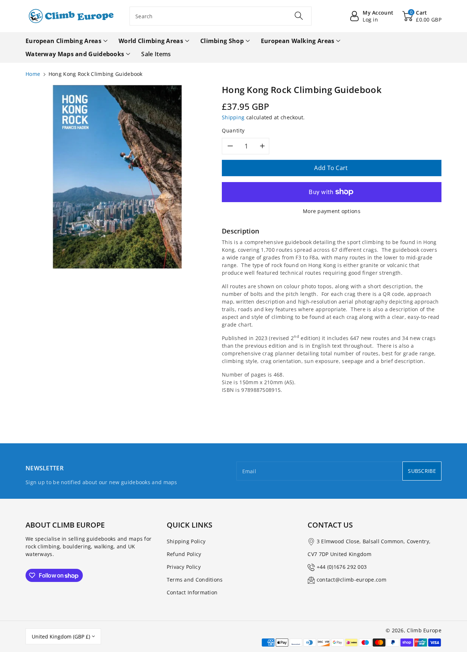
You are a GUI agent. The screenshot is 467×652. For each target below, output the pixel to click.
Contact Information (192, 592)
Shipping (233, 117)
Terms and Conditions (195, 579)
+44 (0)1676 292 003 (342, 566)
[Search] (298, 16)
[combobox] (220, 16)
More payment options (331, 211)
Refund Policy (184, 554)
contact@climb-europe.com (351, 579)
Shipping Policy (186, 541)
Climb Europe (424, 630)
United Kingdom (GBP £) (61, 636)
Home (33, 73)
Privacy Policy (184, 566)
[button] (421, 16)
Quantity (233, 130)
